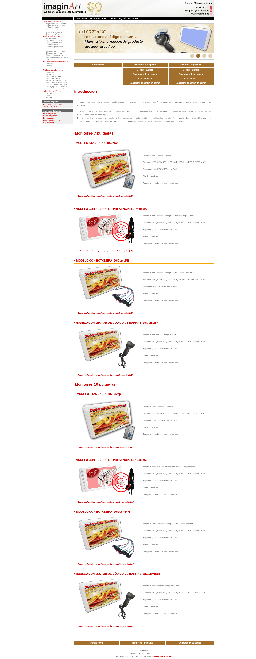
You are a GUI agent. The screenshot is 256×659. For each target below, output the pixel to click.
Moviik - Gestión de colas (56, 80)
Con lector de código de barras (145, 83)
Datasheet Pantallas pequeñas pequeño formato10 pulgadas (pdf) (105, 447)
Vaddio (49, 66)
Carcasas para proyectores (57, 57)
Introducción (98, 65)
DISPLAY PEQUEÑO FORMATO (124, 19)
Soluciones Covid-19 (52, 21)
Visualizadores (52, 49)
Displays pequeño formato (56, 87)
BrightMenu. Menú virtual (56, 24)
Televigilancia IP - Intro (52, 91)
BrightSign (50, 72)
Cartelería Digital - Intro (53, 70)
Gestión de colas (53, 30)
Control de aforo (52, 34)
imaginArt (81, 19)
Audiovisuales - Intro (51, 36)
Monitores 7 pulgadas (145, 65)
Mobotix (49, 93)
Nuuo (48, 95)
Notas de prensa (50, 116)
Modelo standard (145, 70)
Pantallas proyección (54, 47)
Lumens (49, 64)
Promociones (48, 118)
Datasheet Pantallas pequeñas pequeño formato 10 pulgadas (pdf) (106, 502)
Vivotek (49, 97)
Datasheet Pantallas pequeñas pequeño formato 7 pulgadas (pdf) (105, 196)
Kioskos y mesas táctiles (56, 89)
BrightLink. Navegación (55, 26)
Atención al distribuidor (52, 104)
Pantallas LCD (52, 45)
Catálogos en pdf (50, 122)
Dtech (48, 59)
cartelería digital (98, 19)
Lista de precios (50, 113)
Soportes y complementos (56, 55)
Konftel (49, 68)
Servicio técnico (50, 106)
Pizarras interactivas (54, 40)
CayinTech (50, 74)
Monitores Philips (53, 78)
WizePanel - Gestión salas (56, 83)
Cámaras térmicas (53, 28)
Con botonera (145, 78)
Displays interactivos (54, 43)
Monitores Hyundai (53, 76)
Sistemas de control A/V (55, 51)
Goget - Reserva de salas (56, 85)
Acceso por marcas (51, 120)
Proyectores (51, 38)
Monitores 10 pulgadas (191, 65)
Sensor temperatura (54, 32)
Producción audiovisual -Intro (55, 61)
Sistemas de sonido (54, 53)
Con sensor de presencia (145, 74)
